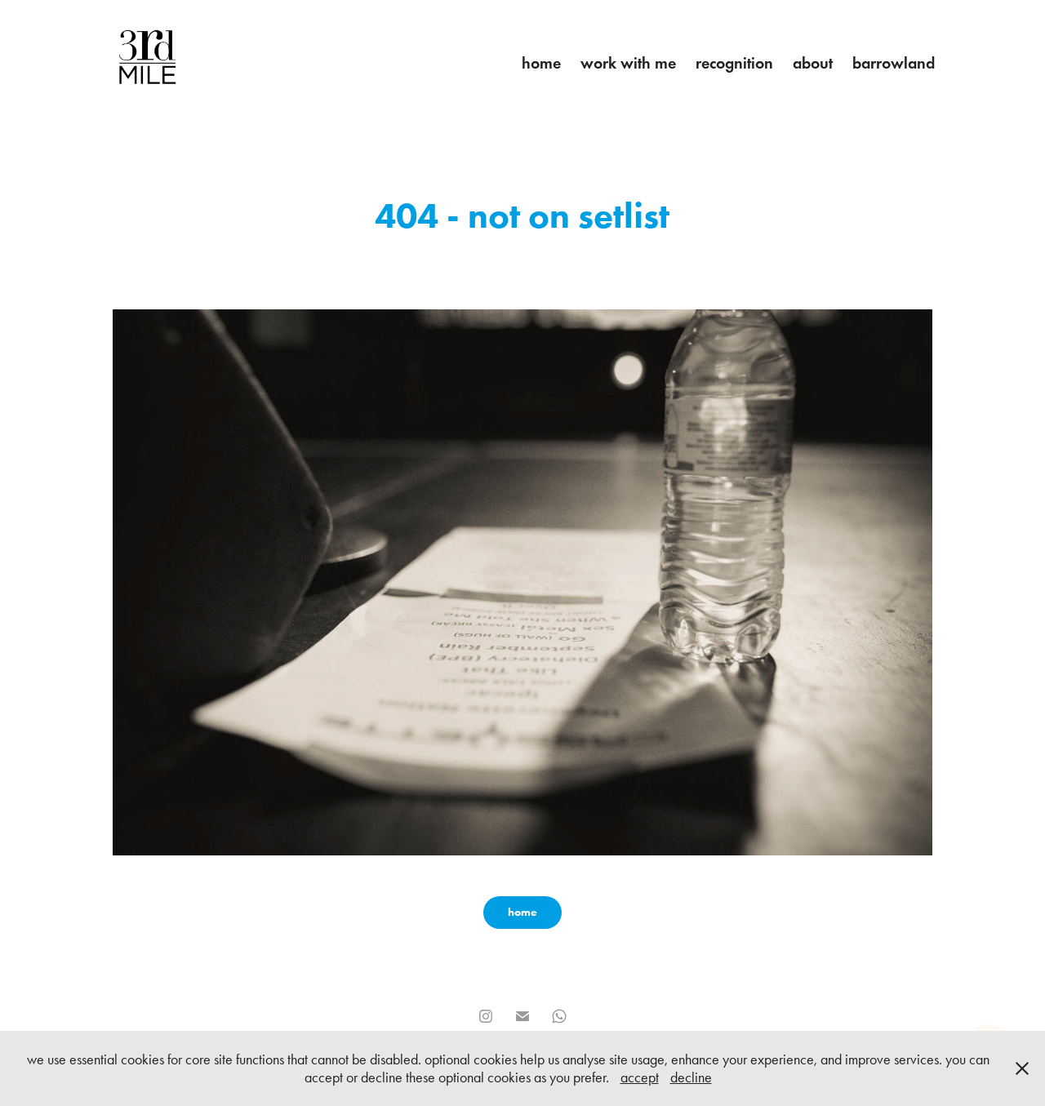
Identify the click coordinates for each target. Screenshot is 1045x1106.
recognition (734, 63)
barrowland (893, 63)
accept (639, 1077)
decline (691, 1077)
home (541, 63)
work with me (628, 63)
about (813, 63)
